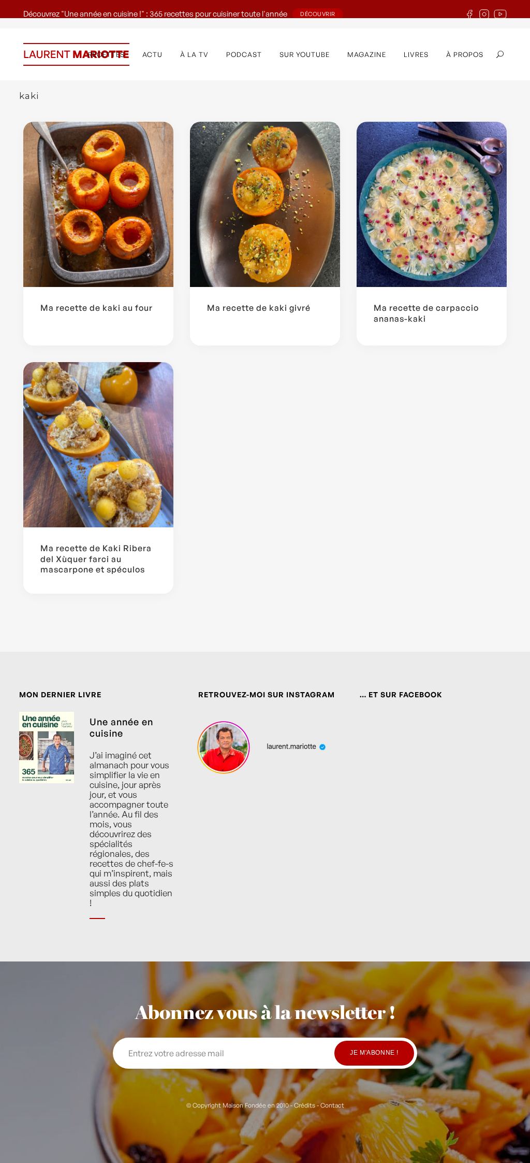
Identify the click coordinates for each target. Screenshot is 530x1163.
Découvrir (317, 14)
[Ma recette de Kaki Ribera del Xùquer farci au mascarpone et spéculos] (98, 444)
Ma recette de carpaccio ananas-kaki (426, 313)
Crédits (304, 1105)
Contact (332, 1105)
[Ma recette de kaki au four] (98, 204)
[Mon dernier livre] (46, 823)
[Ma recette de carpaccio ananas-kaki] (432, 204)
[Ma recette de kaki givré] (265, 204)
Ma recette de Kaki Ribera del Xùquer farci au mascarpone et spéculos (96, 559)
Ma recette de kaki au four (96, 308)
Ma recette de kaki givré (259, 308)
